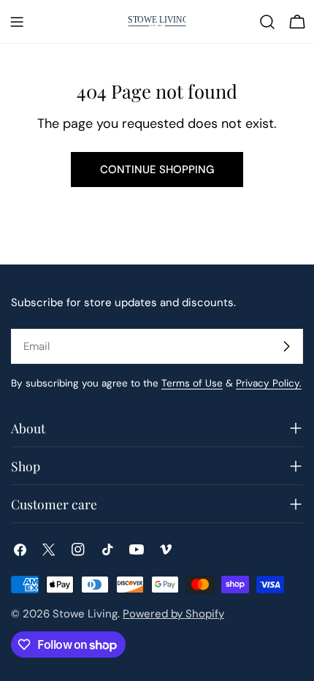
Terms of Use (192, 383)
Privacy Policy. (269, 383)
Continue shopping (157, 169)
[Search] (267, 22)
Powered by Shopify (173, 613)
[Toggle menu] (16, 22)
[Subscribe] (286, 346)
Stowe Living (85, 613)
